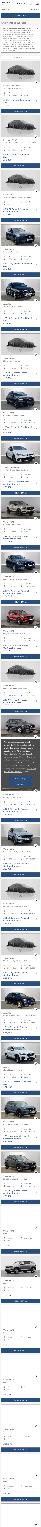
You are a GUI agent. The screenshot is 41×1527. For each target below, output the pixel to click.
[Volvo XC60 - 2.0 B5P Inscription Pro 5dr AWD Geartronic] (20, 1514)
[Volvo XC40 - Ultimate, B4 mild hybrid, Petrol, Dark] (20, 835)
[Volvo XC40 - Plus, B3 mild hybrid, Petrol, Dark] (20, 617)
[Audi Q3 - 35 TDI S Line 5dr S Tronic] (20, 289)
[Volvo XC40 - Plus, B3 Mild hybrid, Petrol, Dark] (20, 1162)
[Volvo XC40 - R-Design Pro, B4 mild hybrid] (20, 399)
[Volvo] (21, 3)
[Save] (36, 82)
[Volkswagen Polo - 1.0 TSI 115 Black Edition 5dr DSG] (20, 453)
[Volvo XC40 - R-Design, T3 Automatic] (20, 508)
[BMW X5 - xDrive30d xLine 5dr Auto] (20, 1053)
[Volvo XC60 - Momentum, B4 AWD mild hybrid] (20, 562)
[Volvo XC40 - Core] (20, 1217)
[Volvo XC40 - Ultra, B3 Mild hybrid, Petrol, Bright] (20, 1108)
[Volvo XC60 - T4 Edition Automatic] (20, 235)
